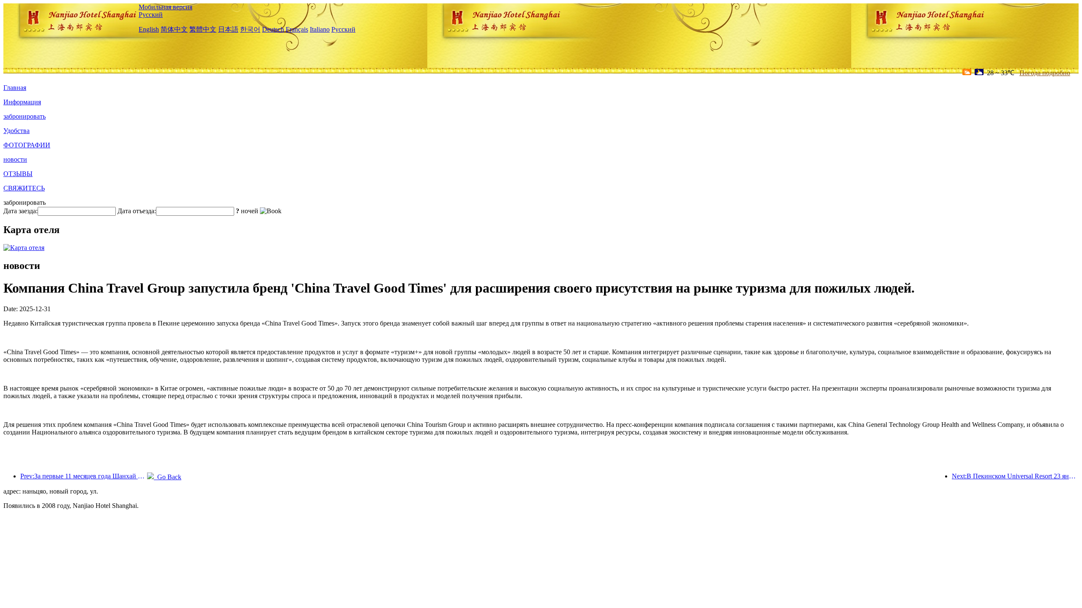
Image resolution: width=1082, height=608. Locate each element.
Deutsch (273, 29)
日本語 (228, 29)
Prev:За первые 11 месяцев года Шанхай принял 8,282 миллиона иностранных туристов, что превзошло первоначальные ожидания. (83, 476)
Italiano (320, 29)
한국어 (250, 29)
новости (15, 159)
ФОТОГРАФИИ (26, 145)
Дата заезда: (20, 210)
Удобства (16, 130)
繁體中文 (202, 29)
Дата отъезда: (136, 210)
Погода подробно (1044, 72)
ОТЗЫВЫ (18, 173)
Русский (151, 14)
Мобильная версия (165, 7)
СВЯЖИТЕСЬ (24, 188)
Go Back (167, 476)
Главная (14, 87)
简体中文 (174, 29)
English (149, 29)
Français (297, 29)
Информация (22, 102)
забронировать (24, 116)
